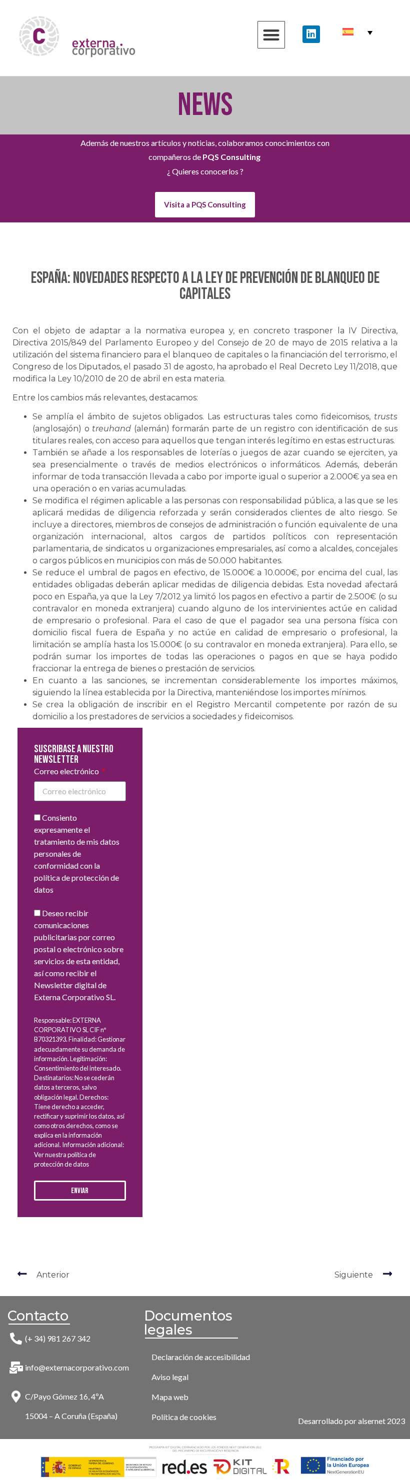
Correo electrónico (67, 771)
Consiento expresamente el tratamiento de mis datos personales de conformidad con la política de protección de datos (77, 853)
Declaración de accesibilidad (201, 1357)
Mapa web (170, 1397)
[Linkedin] (311, 34)
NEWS (205, 105)
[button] (271, 34)
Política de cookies (184, 1417)
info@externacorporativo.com (77, 1367)
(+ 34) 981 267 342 (57, 1338)
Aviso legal (170, 1377)
